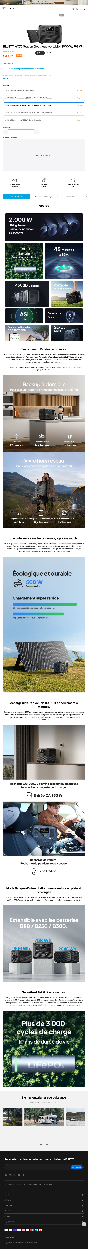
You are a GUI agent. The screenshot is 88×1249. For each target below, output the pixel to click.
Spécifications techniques (44, 197)
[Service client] (73, 8)
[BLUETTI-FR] (9, 9)
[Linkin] (23, 1175)
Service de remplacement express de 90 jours (26, 68)
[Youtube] (18, 1175)
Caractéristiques (17, 197)
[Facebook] (6, 1175)
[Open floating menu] (84, 1224)
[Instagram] (10, 1175)
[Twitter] (14, 1175)
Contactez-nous (9, 1237)
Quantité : (7, 127)
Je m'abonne (76, 1167)
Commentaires (71, 197)
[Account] (77, 8)
